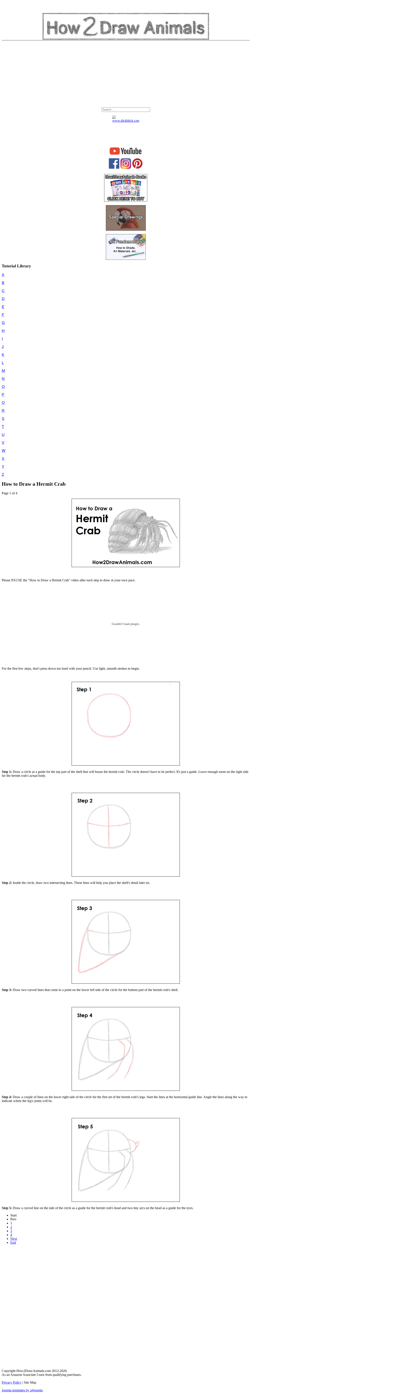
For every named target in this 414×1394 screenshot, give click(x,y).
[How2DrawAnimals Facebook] (114, 168)
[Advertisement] (126, 75)
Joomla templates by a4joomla (22, 1390)
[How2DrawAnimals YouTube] (126, 155)
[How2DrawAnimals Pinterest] (137, 168)
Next (13, 1238)
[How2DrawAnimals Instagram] (125, 168)
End (13, 1242)
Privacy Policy (12, 1382)
